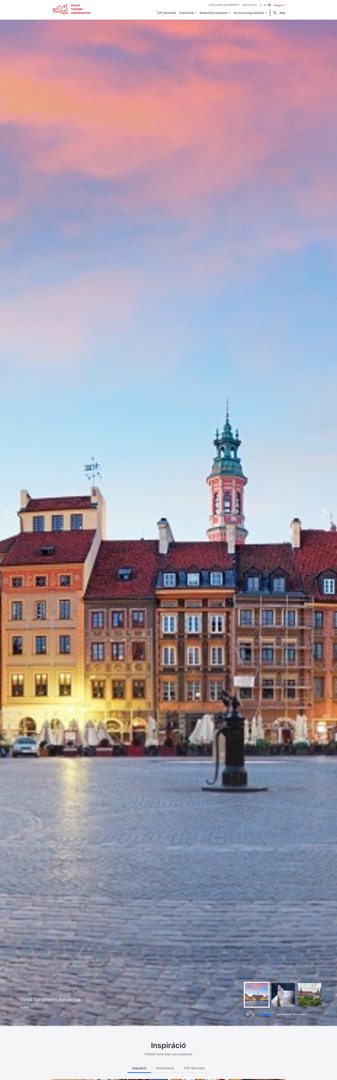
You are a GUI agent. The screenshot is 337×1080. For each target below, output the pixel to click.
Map (283, 12)
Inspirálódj (186, 12)
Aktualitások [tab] (165, 1068)
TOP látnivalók (166, 12)
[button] (327, 513)
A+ (265, 5)
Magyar (280, 5)
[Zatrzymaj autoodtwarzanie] (247, 1014)
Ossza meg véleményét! (224, 5)
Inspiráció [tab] (139, 1068)
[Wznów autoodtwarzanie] (254, 1015)
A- (261, 5)
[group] (256, 994)
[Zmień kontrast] (269, 5)
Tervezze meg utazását (248, 12)
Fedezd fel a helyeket (213, 12)
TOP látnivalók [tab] (194, 1068)
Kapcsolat (249, 5)
